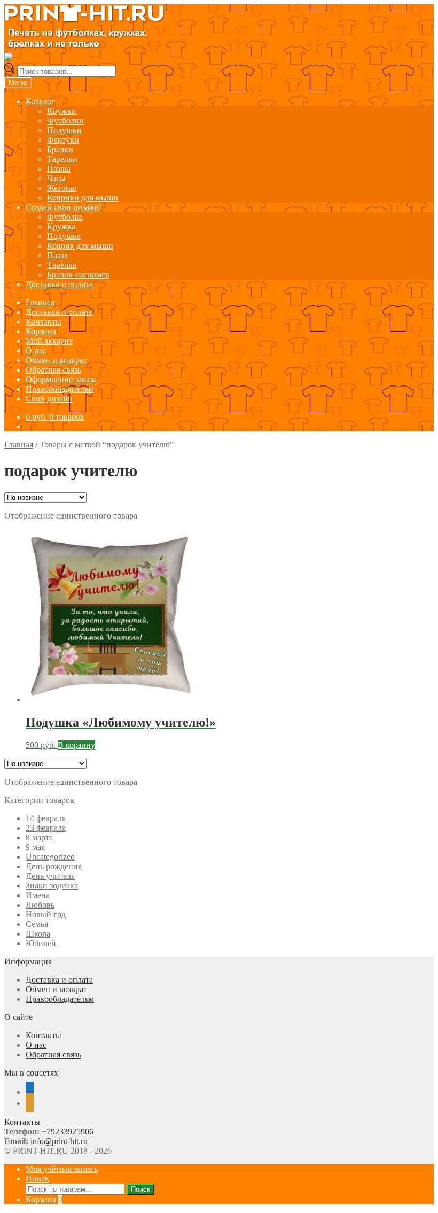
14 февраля (46, 818)
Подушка (64, 236)
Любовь (40, 904)
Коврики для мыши (82, 197)
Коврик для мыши (80, 245)
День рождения (54, 866)
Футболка (65, 216)
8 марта (39, 837)
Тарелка (61, 264)
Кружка (61, 226)
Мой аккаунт (49, 340)
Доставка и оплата (59, 284)
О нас (36, 350)
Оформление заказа (61, 379)
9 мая (35, 847)
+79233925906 (67, 1131)
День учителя (50, 875)
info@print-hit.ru (59, 1141)
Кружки (61, 110)
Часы (56, 178)
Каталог (40, 101)
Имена (38, 895)
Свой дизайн (49, 398)
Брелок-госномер (78, 274)
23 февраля (46, 827)
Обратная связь (53, 369)
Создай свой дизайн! (63, 207)
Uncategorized (50, 856)
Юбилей (41, 943)
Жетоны (61, 187)
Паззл (57, 255)
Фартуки (63, 139)
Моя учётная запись (62, 1168)
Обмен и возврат (56, 360)
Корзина (41, 331)
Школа (38, 933)
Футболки (65, 120)
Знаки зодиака (52, 885)
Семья (37, 924)
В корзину (76, 745)
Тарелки (62, 159)
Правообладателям (60, 388)
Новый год (46, 914)
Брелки (60, 149)
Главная (40, 302)
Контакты (43, 321)
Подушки (64, 130)
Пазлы (59, 168)
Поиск (37, 1178)
